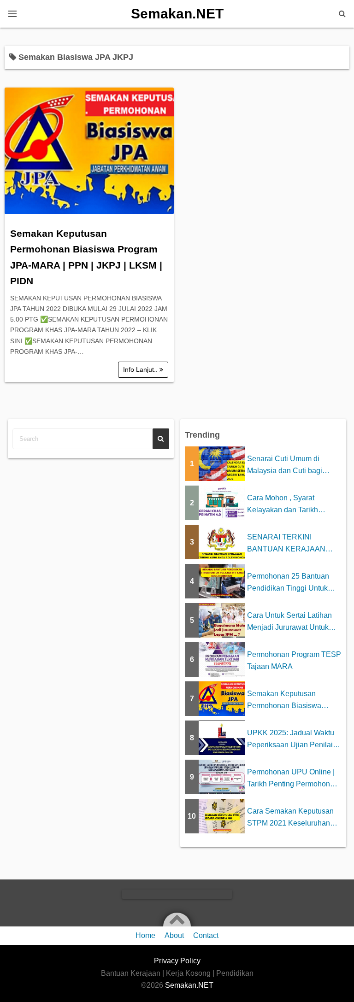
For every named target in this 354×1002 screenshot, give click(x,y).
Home (145, 935)
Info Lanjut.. (141, 369)
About (174, 935)
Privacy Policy (177, 961)
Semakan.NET (177, 13)
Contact (205, 935)
